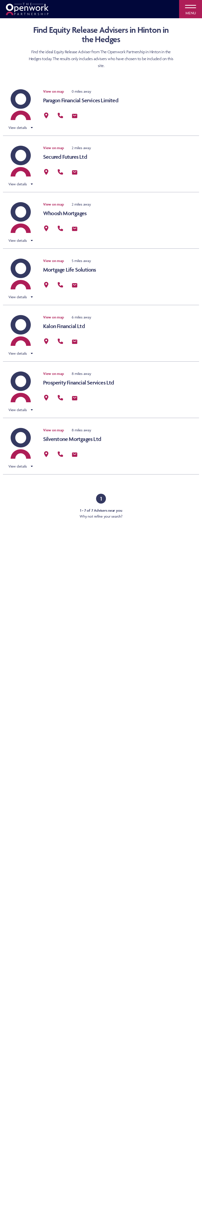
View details (17, 127)
